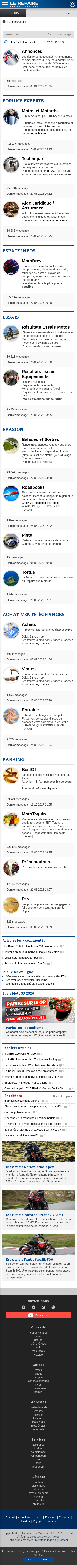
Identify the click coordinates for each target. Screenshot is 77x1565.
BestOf (29, 769)
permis (38, 1391)
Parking (14, 759)
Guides (38, 1365)
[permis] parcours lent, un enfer (26, 1100)
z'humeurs (38, 1504)
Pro (25, 899)
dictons (38, 1489)
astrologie (38, 1482)
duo (38, 1336)
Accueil (10, 1517)
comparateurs (38, 1455)
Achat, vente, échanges (34, 614)
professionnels (38, 1407)
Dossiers (50, 1517)
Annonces (32, 51)
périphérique (38, 1343)
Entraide (30, 709)
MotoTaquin (34, 814)
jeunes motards (38, 1332)
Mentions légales (45, 1540)
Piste (27, 535)
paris (38, 1463)
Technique (32, 158)
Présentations (36, 861)
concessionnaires (38, 1381)
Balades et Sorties (40, 439)
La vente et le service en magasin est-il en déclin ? (37, 1123)
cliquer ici (52, 788)
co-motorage (38, 1452)
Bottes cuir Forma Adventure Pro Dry (28, 963)
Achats (29, 624)
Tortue (28, 572)
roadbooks (38, 1466)
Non (46, 1559)
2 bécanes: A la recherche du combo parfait (33, 1118)
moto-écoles (38, 1425)
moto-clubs (38, 1422)
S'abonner (41, 1315)
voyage (38, 1354)
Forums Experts (23, 101)
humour (38, 1496)
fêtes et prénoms (38, 1493)
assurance (38, 1444)
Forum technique (36, 133)
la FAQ (51, 170)
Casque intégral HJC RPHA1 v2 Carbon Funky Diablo (39, 1088)
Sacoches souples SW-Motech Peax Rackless (34, 1065)
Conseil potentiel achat (21, 1112)
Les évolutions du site (23, 42)
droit (38, 1459)
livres (38, 1384)
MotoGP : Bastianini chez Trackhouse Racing (33, 1059)
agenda (47, 461)
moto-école (38, 1350)
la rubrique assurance (56, 220)
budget (38, 1448)
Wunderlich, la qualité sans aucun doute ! (30, 983)
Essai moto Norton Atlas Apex (24, 957)
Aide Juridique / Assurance (38, 205)
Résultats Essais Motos (46, 327)
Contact (63, 1540)
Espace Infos (19, 251)
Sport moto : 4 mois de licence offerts (28, 1082)
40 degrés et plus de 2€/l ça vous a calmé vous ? (36, 1129)
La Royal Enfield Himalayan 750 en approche (34, 1071)
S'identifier (72, 4)
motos (38, 1370)
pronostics (38, 1500)
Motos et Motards (40, 110)
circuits (38, 1414)
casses (38, 1411)
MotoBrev (49, 126)
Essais (11, 317)
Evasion (13, 429)
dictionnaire (38, 1485)
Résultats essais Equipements (38, 374)
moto (38, 1347)
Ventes (29, 668)
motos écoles (38, 1388)
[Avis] (6, 42)
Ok (30, 1559)
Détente (38, 1477)
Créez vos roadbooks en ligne (40, 502)
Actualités (24, 1517)
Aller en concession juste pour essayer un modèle (37, 1106)
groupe (38, 1340)
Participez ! (64, 1095)
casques (38, 1377)
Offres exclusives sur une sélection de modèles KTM (36, 976)
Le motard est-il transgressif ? (25, 1135)
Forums (12, 13)
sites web (38, 1429)
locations (38, 1418)
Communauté (17, 21)
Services (38, 1439)
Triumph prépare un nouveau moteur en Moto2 (34, 951)
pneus (38, 1373)
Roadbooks (33, 487)
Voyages (38, 1521)
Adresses (38, 1402)
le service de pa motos (36, 643)
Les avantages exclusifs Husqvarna (26, 980)
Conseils (38, 1327)
